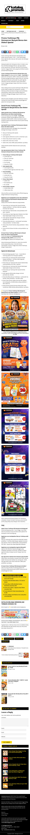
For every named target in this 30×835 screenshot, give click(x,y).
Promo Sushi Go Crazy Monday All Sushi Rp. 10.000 (17, 667)
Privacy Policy (4, 815)
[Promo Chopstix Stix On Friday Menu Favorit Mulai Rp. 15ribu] (5, 766)
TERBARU (20, 17)
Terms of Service (4, 813)
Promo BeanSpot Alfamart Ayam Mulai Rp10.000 (18, 784)
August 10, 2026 (12, 669)
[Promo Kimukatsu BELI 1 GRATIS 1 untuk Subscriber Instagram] (4, 684)
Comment (3, 717)
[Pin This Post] (10, 52)
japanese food (19, 638)
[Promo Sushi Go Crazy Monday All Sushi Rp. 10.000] (4, 671)
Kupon (22, 20)
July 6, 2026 (5, 46)
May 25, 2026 (11, 696)
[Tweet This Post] (5, 52)
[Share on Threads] (27, 52)
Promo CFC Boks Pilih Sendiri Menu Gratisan (17, 758)
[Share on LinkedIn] (7, 52)
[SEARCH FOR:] (15, 27)
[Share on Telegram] (22, 52)
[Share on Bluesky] (24, 52)
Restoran (10, 20)
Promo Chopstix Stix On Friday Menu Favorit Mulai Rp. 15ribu (17, 764)
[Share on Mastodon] (20, 52)
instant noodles (9, 638)
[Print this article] (15, 52)
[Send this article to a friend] (12, 52)
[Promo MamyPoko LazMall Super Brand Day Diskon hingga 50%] (5, 772)
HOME (2, 17)
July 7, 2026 (11, 682)
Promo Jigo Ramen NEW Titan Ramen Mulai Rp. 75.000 (17, 778)
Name (2, 728)
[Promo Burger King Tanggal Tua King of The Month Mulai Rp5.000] (5, 753)
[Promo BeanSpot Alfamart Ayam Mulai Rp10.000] (5, 785)
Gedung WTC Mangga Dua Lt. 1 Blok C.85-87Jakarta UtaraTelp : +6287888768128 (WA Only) (10, 827)
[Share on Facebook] (2, 52)
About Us (3, 812)
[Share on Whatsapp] (17, 52)
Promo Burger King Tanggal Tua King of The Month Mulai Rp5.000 (17, 751)
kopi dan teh (5, 641)
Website (3, 736)
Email (2, 732)
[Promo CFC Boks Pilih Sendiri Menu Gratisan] (5, 759)
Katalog (3, 20)
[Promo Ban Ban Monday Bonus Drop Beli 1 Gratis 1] (4, 698)
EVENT (17, 20)
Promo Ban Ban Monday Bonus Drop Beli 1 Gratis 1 (18, 694)
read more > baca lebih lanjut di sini (10, 622)
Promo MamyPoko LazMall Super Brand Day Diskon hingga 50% (17, 771)
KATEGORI (26, 17)
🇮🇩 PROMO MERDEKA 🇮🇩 (11, 17)
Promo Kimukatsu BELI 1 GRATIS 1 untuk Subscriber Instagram (18, 680)
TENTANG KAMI (4, 23)
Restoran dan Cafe (11, 31)
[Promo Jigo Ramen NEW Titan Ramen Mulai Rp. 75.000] (5, 779)
